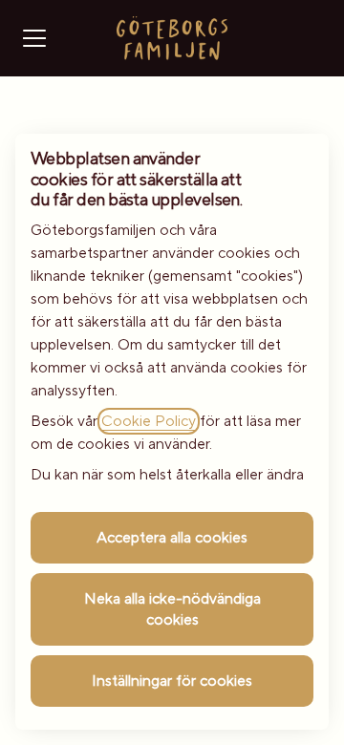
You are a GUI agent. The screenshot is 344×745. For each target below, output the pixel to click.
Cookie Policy (148, 421)
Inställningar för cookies (172, 681)
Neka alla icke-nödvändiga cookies (172, 609)
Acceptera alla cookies (172, 537)
